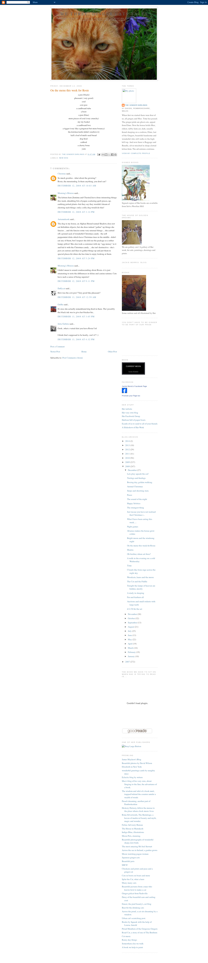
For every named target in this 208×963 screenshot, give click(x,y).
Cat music (126, 936)
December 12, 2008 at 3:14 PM (76, 211)
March (131, 647)
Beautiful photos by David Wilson (137, 763)
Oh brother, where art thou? (139, 554)
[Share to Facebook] (112, 154)
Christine (62, 173)
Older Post (112, 351)
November (132, 614)
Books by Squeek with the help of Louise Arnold (137, 923)
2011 (127, 453)
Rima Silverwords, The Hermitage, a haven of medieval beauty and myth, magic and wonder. (139, 818)
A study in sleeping (135, 593)
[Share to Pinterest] (115, 154)
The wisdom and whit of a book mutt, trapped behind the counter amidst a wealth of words (139, 794)
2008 (127, 466)
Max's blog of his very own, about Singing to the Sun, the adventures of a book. (139, 784)
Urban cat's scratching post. (134, 918)
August (131, 626)
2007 (127, 661)
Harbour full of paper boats (133, 419)
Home (84, 351)
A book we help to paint (132, 947)
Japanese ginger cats (131, 857)
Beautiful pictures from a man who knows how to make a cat (137, 888)
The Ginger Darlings (136, 105)
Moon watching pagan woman (135, 853)
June (130, 635)
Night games (132, 526)
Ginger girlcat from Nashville (135, 893)
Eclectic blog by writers (132, 777)
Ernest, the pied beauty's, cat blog (136, 903)
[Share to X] (109, 154)
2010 (127, 457)
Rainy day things (129, 939)
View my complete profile (136, 153)
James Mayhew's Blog (131, 759)
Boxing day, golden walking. (140, 482)
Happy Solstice (133, 503)
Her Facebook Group (131, 416)
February (132, 652)
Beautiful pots (128, 861)
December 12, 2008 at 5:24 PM (76, 258)
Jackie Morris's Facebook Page (134, 386)
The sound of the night (137, 499)
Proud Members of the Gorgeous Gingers (139, 928)
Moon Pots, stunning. (131, 835)
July (130, 630)
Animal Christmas (135, 486)
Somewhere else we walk (132, 943)
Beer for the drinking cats (133, 907)
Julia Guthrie (63, 323)
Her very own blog (130, 412)
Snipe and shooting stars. (138, 490)
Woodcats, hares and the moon (140, 577)
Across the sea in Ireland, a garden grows (139, 850)
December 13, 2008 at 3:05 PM (76, 316)
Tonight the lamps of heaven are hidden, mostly (141, 587)
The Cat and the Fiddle (137, 581)
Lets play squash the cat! (138, 473)
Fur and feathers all (135, 597)
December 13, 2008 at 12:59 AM (77, 297)
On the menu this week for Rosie (141, 545)
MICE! (125, 864)
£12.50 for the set (134, 608)
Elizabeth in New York (132, 766)
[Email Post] (99, 154)
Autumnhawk (64, 219)
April (130, 643)
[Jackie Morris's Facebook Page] (124, 392)
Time (129, 565)
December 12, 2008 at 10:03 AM (77, 185)
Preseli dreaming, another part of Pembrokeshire (136, 803)
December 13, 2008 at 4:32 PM (76, 339)
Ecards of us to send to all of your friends (139, 423)
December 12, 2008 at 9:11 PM (76, 281)
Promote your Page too (131, 396)
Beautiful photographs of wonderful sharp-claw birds (137, 841)
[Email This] (103, 154)
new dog (63, 158)
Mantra (130, 549)
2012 (127, 449)
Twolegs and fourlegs (136, 478)
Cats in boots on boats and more (136, 875)
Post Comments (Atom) (72, 357)
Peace (129, 494)
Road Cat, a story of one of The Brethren (139, 932)
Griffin (60, 304)
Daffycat (61, 288)
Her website (127, 408)
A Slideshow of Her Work (133, 427)
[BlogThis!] (106, 154)
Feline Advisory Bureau (132, 824)
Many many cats (129, 882)
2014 (127, 441)
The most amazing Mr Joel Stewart (137, 846)
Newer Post (55, 351)
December (132, 470)
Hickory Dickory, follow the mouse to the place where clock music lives (138, 809)
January (131, 656)
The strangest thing (135, 507)
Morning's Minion (66, 193)
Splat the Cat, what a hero (133, 879)
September (133, 622)
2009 (127, 462)
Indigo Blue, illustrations (133, 832)
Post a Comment (57, 346)
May (130, 639)
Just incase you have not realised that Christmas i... (141, 513)
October (131, 618)
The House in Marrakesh (132, 828)
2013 (127, 445)
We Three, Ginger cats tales (104, 13)
